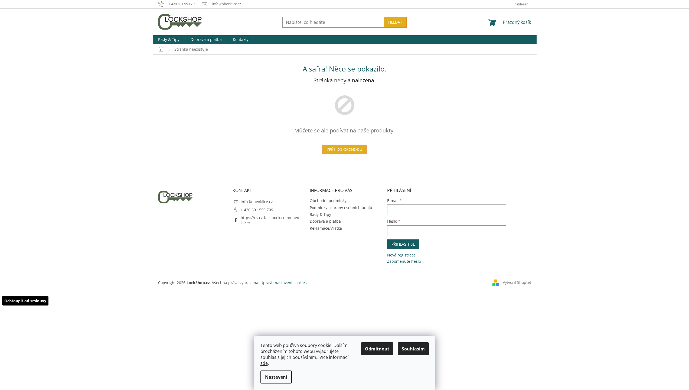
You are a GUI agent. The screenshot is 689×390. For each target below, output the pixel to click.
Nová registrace (401, 255)
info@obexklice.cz (257, 201)
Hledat (395, 22)
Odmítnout (377, 349)
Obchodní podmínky (328, 200)
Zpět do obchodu (344, 149)
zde (264, 363)
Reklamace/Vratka (326, 228)
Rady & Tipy (320, 214)
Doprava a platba (325, 221)
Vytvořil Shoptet (517, 282)
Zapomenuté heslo (404, 261)
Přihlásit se (403, 244)
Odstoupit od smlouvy (25, 300)
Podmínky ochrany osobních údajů (341, 207)
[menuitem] (169, 39)
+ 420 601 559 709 (257, 209)
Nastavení (276, 377)
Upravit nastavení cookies (283, 282)
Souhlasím (413, 349)
